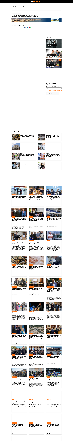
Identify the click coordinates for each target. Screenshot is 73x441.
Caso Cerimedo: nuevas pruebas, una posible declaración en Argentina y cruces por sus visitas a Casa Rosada (53, 242)
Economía (21, 134)
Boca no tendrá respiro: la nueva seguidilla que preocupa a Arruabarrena (53, 379)
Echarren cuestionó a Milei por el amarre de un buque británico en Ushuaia (53, 357)
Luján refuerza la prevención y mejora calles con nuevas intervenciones (53, 267)
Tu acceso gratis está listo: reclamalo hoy (52, 84)
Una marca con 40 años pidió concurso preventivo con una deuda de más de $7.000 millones (52, 165)
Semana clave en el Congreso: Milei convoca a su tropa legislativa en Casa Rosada (36, 357)
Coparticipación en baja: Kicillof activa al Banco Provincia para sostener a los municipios (54, 336)
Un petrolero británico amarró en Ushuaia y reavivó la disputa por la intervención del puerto (35, 402)
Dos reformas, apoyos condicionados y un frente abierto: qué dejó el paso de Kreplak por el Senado (36, 242)
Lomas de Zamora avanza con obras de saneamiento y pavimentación (18, 379)
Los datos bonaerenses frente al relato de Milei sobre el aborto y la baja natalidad (36, 267)
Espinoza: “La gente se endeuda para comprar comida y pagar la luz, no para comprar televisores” (53, 197)
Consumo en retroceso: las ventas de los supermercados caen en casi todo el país (27, 136)
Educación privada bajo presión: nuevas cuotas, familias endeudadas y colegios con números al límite (36, 219)
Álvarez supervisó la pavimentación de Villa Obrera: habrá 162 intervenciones (19, 313)
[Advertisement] (28, 31)
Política (31, 194)
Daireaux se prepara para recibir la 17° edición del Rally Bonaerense (35, 289)
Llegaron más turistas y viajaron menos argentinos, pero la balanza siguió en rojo (19, 197)
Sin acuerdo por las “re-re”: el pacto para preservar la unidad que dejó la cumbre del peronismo (19, 402)
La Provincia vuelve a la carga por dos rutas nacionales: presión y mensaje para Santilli (36, 336)
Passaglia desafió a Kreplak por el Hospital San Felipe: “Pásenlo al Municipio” (18, 425)
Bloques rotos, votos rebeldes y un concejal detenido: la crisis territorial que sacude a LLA (35, 425)
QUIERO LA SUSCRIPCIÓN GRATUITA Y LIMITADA (54, 90)
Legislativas (32, 240)
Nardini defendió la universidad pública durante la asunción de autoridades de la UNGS (36, 313)
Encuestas (14, 333)
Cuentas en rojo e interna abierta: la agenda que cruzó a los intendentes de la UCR (36, 197)
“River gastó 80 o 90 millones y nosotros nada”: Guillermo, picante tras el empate (52, 65)
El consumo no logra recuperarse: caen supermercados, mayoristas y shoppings (27, 155)
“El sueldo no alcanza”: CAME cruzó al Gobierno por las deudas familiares (51, 55)
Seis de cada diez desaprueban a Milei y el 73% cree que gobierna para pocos (19, 336)
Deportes (48, 377)
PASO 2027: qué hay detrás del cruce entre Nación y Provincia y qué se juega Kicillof (19, 242)
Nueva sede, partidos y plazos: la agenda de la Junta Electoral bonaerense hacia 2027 (54, 219)
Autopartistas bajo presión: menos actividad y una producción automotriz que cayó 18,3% (53, 136)
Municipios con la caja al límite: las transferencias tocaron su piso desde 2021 (27, 145)
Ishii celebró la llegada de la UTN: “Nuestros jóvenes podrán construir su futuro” (36, 379)
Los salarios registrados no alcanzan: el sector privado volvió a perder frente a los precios (27, 165)
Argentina (14, 194)
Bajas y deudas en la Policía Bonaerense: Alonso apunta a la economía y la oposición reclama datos (19, 357)
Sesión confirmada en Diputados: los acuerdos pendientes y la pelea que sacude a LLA (53, 425)
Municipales (49, 194)
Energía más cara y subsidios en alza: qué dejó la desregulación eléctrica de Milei (53, 145)
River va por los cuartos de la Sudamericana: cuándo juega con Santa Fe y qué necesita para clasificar (51, 45)
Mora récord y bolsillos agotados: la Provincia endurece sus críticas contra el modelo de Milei (53, 155)
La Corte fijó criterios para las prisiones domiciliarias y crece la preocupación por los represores (19, 219)
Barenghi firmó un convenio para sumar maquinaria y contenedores (19, 289)
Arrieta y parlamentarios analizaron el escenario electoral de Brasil (53, 313)
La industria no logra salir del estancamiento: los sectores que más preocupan (53, 402)
